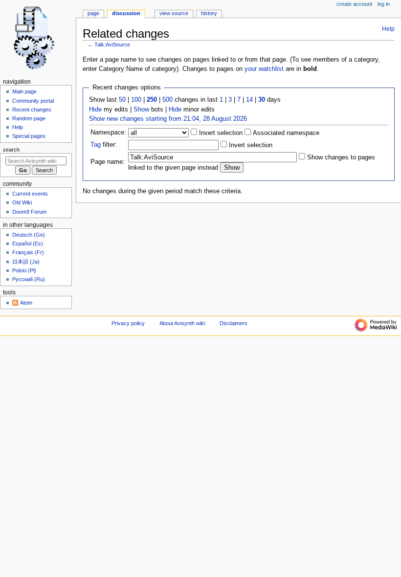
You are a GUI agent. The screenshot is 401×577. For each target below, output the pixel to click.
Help (388, 28)
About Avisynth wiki (182, 323)
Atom (26, 303)
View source (173, 13)
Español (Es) (27, 243)
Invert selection (220, 133)
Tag (95, 144)
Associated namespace (285, 133)
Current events (30, 194)
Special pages (28, 136)
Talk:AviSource (112, 44)
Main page (24, 91)
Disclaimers (233, 323)
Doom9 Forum (29, 212)
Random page (28, 118)
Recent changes (31, 109)
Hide (95, 109)
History (209, 13)
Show (141, 109)
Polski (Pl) (24, 270)
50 (122, 99)
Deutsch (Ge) (28, 235)
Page (93, 13)
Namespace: (108, 132)
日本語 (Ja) (26, 262)
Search (11, 150)
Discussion (126, 13)
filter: (103, 144)
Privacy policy (128, 323)
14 (249, 99)
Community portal (33, 101)
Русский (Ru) (28, 279)
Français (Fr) (28, 252)
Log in (384, 4)
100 (136, 99)
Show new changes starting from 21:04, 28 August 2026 (168, 118)
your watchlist (264, 69)
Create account (354, 4)
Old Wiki (22, 202)
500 (167, 99)
